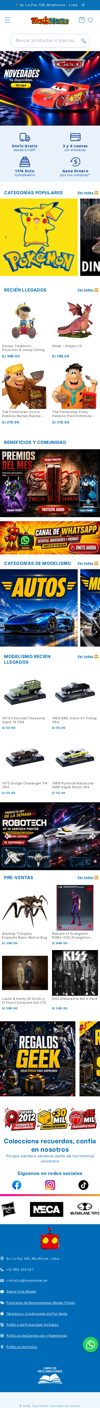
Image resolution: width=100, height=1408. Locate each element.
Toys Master (40, 1405)
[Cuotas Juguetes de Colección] (50, 483)
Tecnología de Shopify (65, 1405)
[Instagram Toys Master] (50, 1185)
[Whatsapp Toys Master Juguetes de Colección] (50, 537)
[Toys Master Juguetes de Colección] (50, 1375)
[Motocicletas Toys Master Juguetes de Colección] (39, 608)
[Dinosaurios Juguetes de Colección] (39, 237)
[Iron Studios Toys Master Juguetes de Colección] (50, 836)
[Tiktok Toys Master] (83, 1185)
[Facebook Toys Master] (16, 1185)
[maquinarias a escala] (50, 88)
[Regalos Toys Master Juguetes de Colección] (37, 1058)
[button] (7, 20)
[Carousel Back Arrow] (6, 237)
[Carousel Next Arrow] (94, 237)
